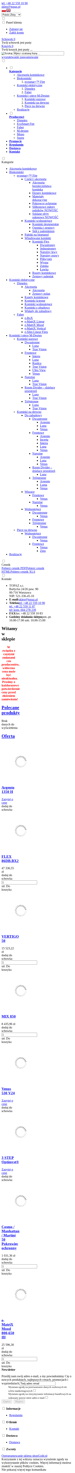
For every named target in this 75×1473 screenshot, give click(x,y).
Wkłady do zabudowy (38, 311)
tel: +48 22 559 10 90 (15, 3)
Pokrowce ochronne (44, 203)
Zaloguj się (16, 29)
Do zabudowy (33, 415)
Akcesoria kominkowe (30, 74)
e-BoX (29, 318)
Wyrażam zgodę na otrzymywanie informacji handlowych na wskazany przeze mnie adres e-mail (39, 1396)
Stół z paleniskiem (43, 231)
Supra (20, 137)
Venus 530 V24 (8, 1091)
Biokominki (24, 78)
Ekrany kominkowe (44, 193)
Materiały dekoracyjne (39, 198)
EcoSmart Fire (25, 123)
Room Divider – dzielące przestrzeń (43, 469)
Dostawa (14, 1442)
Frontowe (30, 352)
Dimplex (30, 88)
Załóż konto (16, 32)
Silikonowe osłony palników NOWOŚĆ (45, 208)
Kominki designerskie (45, 224)
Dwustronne (32, 342)
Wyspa (44, 262)
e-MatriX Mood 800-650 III (8, 1328)
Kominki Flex (40, 241)
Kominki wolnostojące (38, 220)
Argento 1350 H (8, 789)
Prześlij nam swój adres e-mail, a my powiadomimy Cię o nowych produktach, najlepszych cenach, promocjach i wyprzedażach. (36, 1380)
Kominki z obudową (37, 307)
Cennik (6, 564)
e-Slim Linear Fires (36, 332)
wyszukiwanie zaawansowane (20, 57)
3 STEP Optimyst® (10, 1160)
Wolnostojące (33, 509)
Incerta (44, 439)
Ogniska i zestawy (43, 227)
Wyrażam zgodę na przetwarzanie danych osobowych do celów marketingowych (37, 1389)
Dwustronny (47, 245)
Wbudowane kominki (38, 238)
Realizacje (23, 109)
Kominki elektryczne (29, 85)
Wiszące (30, 491)
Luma (43, 484)
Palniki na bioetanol (37, 234)
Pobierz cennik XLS (22, 571)
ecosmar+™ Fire (35, 81)
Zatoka (44, 266)
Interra (36, 356)
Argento (45, 422)
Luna (35, 345)
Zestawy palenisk (42, 276)
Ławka (44, 269)
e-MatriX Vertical (35, 328)
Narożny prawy (49, 255)
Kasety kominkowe (36, 297)
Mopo (20, 134)
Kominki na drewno (37, 102)
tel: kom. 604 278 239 (22, 610)
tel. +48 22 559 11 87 (22, 606)
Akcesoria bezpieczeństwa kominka (41, 186)
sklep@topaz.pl (11, 6)
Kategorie (7, 162)
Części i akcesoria (35, 179)
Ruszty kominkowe (44, 272)
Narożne (30, 377)
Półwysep (46, 259)
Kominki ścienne (35, 300)
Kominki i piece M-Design (33, 95)
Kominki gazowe (35, 99)
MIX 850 (9, 1016)
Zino (43, 550)
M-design (22, 130)
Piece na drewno (35, 106)
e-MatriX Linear (34, 321)
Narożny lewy (48, 252)
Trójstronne (31, 401)
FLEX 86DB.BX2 (10, 859)
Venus (36, 373)
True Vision (39, 349)
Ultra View (39, 370)
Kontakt (6, 579)
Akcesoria (31, 286)
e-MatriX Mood (34, 325)
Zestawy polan (41, 293)
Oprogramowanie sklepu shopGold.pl (24, 1455)
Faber (28, 92)
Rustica (36, 363)
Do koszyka (7, 887)
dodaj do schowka (7, 808)
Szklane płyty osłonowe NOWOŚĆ (45, 215)
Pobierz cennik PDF (14, 568)
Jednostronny (48, 248)
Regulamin (15, 1415)
